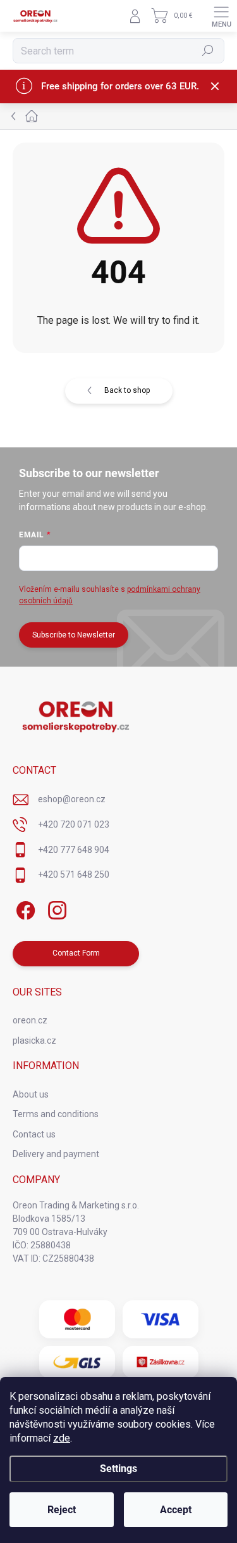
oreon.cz (30, 1020)
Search (208, 50)
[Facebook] (24, 908)
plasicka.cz (34, 1040)
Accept (175, 1510)
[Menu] (221, 16)
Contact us (34, 1134)
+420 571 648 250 (73, 874)
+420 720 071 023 (73, 824)
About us (31, 1094)
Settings (118, 1469)
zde (61, 1438)
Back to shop (127, 390)
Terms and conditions (56, 1114)
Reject (61, 1510)
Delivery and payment (56, 1154)
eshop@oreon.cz (72, 799)
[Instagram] (55, 908)
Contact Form (76, 953)
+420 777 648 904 (73, 850)
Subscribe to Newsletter (73, 635)
